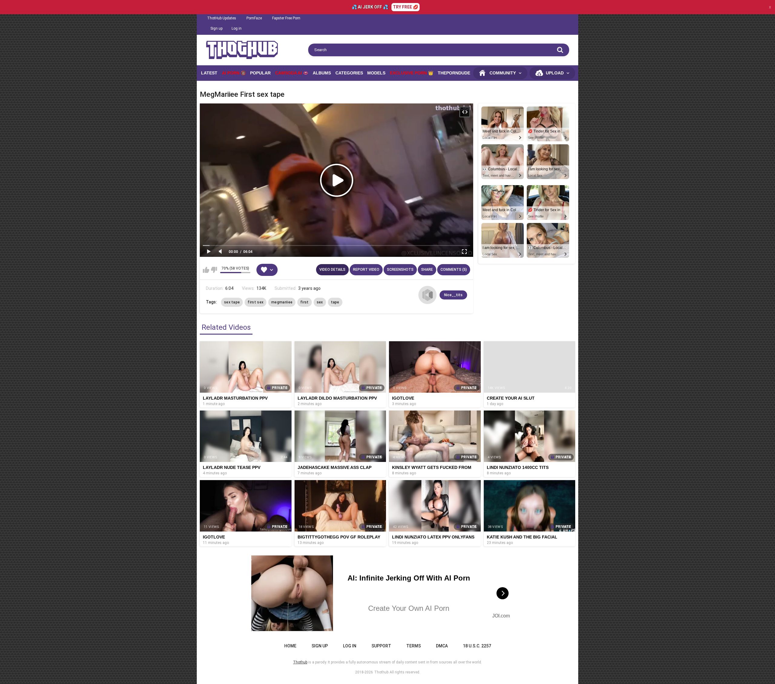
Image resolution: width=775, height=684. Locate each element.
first (304, 302)
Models (376, 72)
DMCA (442, 645)
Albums (322, 72)
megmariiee (281, 302)
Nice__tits (453, 295)
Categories (349, 72)
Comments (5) (453, 269)
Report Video (366, 269)
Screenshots (400, 269)
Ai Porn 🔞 (234, 72)
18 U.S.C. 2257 (477, 645)
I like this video (206, 270)
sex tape (232, 302)
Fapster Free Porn (286, 18)
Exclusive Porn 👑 (411, 72)
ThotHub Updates (221, 18)
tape (335, 302)
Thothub (381, 672)
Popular (260, 72)
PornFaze (254, 18)
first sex (255, 302)
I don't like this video (214, 270)
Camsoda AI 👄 (291, 72)
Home (290, 645)
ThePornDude (454, 72)
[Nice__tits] (427, 295)
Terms (413, 645)
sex (320, 302)
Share (427, 269)
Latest (209, 72)
